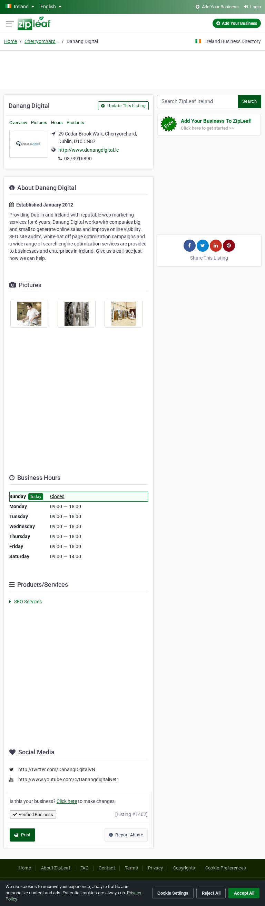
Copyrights (184, 867)
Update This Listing (126, 105)
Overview (18, 122)
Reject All (211, 893)
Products (75, 122)
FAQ (84, 867)
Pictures (39, 122)
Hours (57, 122)
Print (25, 834)
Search (249, 101)
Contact (107, 867)
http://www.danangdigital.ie (88, 150)
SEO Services (28, 601)
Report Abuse (128, 834)
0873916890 (78, 158)
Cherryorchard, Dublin (41, 41)
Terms (131, 867)
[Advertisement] (132, 68)
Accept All (244, 893)
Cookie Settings (172, 893)
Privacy (155, 867)
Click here (67, 801)
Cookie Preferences (225, 867)
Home (10, 41)
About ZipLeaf (55, 867)
